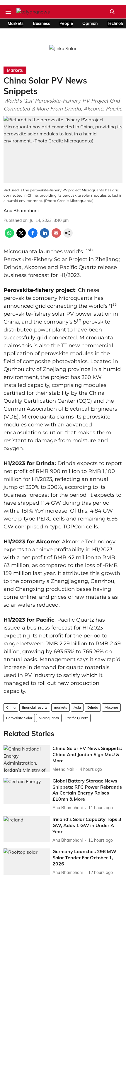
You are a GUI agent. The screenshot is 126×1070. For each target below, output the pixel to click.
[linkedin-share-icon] (44, 236)
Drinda (92, 707)
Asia (77, 707)
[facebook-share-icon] (33, 236)
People (66, 23)
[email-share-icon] (56, 236)
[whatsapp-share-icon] (9, 236)
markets (60, 707)
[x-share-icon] (21, 236)
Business (41, 23)
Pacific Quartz (76, 718)
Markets (15, 23)
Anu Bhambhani (21, 210)
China (11, 707)
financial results (34, 707)
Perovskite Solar (19, 718)
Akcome (111, 707)
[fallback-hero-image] (27, 758)
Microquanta (49, 718)
